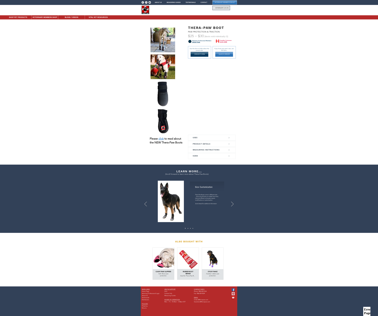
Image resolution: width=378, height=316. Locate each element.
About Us (145, 295)
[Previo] (145, 204)
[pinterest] (146, 2)
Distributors (145, 300)
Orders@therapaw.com (201, 300)
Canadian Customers (226, 40)
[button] (160, 2)
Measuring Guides (170, 295)
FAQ (165, 291)
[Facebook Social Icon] (233, 289)
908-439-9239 (201, 293)
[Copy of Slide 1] (185, 228)
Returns (144, 308)
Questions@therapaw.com (202, 302)
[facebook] (143, 2)
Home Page (145, 291)
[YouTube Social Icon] (233, 297)
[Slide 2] (190, 228)
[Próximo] (232, 204)
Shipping (144, 306)
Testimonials (145, 297)
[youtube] (149, 2)
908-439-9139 (203, 291)
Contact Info (168, 293)
